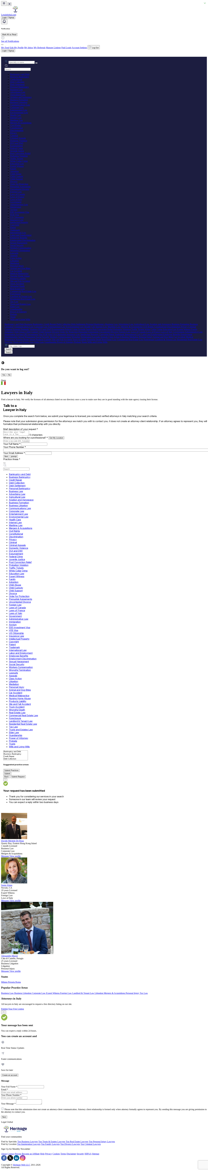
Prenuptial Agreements (20, 186)
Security (80, 1154)
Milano (4, 982)
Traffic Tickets (16, 158)
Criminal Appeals (18, 138)
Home (3, 380)
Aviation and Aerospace (21, 97)
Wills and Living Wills (20, 319)
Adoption (14, 171)
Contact (10, 1154)
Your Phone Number (14, 447)
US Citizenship (17, 217)
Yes (3, 375)
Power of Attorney (18, 312)
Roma (18, 982)
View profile (15, 856)
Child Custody (16, 176)
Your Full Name (12, 443)
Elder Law (15, 306)
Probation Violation (19, 156)
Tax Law (14, 301)
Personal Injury (17, 266)
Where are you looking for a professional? (25, 437)
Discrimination (16, 130)
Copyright (14, 225)
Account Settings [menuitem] (79, 47)
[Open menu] (4, 3)
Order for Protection (19, 184)
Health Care (15, 115)
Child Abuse (15, 174)
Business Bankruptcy (19, 77)
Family (13, 169)
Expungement (16, 146)
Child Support (16, 179)
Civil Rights (15, 125)
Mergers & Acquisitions (20, 123)
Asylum (13, 209)
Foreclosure (15, 294)
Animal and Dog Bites (20, 268)
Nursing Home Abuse (20, 276)
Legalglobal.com (8, 14)
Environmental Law (19, 112)
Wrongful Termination (20, 250)
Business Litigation (18, 102)
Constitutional (16, 128)
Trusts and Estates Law (20, 304)
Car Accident (16, 271)
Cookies (56, 1154)
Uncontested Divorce (19, 189)
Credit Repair (16, 79)
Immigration (15, 207)
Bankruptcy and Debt (19, 74)
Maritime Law (16, 120)
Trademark (15, 230)
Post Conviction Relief (20, 153)
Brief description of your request (20, 429)
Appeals (14, 255)
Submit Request (18, 777)
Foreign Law (16, 192)
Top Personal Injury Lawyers (102, 1141)
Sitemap (95, 1154)
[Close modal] (3, 1012)
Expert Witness (17, 166)
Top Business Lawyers (27, 1141)
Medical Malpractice (19, 273)
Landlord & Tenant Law (21, 296)
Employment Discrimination (22, 240)
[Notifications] (4, 21)
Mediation (14, 263)
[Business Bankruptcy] (15, 754)
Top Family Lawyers (50, 1144)
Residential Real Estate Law (22, 299)
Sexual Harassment (18, 243)
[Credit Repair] (15, 756)
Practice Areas (11, 459)
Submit (7, 773)
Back (6, 777)
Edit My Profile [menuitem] (17, 47)
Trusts (13, 317)
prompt (14, 456)
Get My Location (56, 438)
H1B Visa (14, 215)
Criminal (14, 135)
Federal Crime (16, 148)
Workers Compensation (20, 248)
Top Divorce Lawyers (70, 1144)
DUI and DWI (16, 143)
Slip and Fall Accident (20, 281)
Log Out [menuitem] (95, 48)
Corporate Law (17, 107)
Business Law (16, 89)
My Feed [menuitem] (5, 47)
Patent (13, 227)
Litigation (14, 260)
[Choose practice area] (4, 462)
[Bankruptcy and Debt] (15, 751)
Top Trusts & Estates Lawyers (51, 1141)
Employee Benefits (18, 237)
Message (5, 856)
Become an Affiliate (31, 1154)
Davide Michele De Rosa (12, 841)
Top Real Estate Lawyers (77, 1141)
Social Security (17, 245)
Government (15, 202)
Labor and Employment (20, 235)
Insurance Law (16, 220)
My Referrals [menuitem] (39, 47)
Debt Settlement (17, 84)
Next (6, 456)
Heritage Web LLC (21, 1165)
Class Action (16, 258)
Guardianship (16, 309)
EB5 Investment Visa (19, 212)
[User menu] (2, 44)
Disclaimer (71, 1154)
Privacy (13, 133)
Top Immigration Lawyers (28, 1144)
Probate (13, 314)
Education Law (17, 163)
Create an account (9, 1075)
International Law (18, 232)
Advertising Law (17, 92)
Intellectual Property (19, 222)
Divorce (13, 181)
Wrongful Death (17, 286)
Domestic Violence (18, 140)
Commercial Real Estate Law (23, 291)
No (9, 375)
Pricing (18, 1154)
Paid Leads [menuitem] (66, 47)
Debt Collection (17, 82)
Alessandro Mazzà (9, 956)
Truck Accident (17, 283)
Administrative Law (19, 204)
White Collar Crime (19, 161)
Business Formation (19, 100)
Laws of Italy (16, 199)
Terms (63, 1154)
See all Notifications (10, 41)
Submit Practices (11, 770)
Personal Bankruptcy (19, 87)
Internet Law (16, 117)
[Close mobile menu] (9, 4)
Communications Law (20, 105)
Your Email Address (14, 453)
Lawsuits (14, 253)
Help (42, 1154)
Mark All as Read (9, 34)
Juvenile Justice (17, 151)
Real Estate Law (17, 289)
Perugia (11, 982)
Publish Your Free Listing (12, 1009)
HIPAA (88, 1154)
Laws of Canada (17, 194)
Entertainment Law (18, 110)
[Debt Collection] (15, 759)
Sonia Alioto (6, 885)
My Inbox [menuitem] (28, 47)
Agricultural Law (18, 94)
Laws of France (17, 197)
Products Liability (18, 278)
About (4, 1154)
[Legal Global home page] (15, 12)
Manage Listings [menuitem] (53, 47)
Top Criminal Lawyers (91, 1144)
